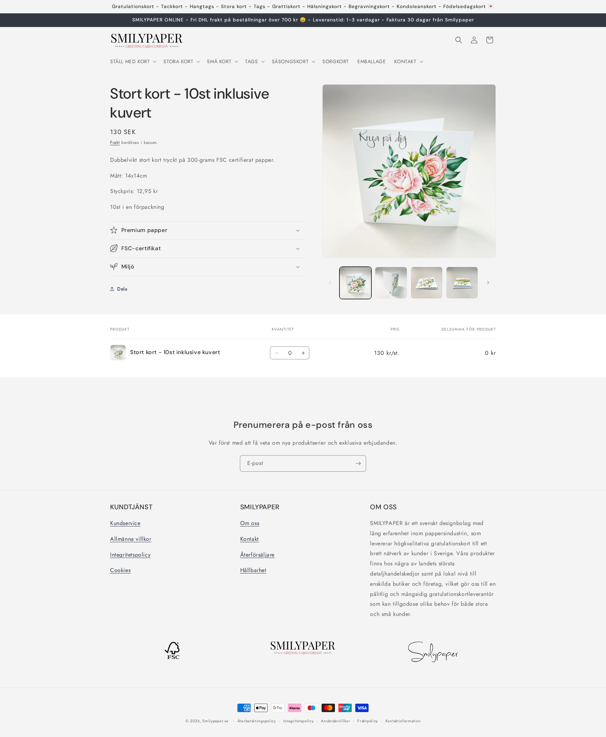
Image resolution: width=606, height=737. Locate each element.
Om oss (250, 523)
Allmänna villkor (131, 539)
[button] (132, 61)
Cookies (120, 570)
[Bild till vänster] (330, 282)
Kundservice (125, 523)
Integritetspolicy (130, 555)
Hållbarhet (253, 570)
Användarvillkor (335, 721)
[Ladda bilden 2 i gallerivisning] (391, 283)
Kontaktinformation (403, 721)
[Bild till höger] (488, 282)
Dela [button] (122, 288)
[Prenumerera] (358, 463)
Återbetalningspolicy (256, 721)
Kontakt (249, 539)
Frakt (115, 142)
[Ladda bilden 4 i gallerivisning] (462, 283)
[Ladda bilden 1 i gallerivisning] (355, 283)
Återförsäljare (257, 555)
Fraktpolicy (367, 721)
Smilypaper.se (215, 721)
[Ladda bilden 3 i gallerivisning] (427, 283)
